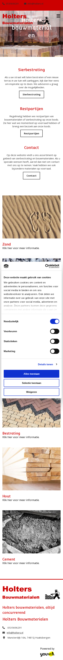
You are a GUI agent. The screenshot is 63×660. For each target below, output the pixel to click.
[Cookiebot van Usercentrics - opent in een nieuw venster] (45, 266)
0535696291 (12, 3)
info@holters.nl (35, 3)
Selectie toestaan (31, 382)
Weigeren (31, 392)
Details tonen (45, 364)
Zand (6, 244)
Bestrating (11, 433)
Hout (6, 496)
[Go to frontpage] (26, 19)
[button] (31, 94)
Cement (8, 559)
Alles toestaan (32, 373)
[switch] (54, 331)
